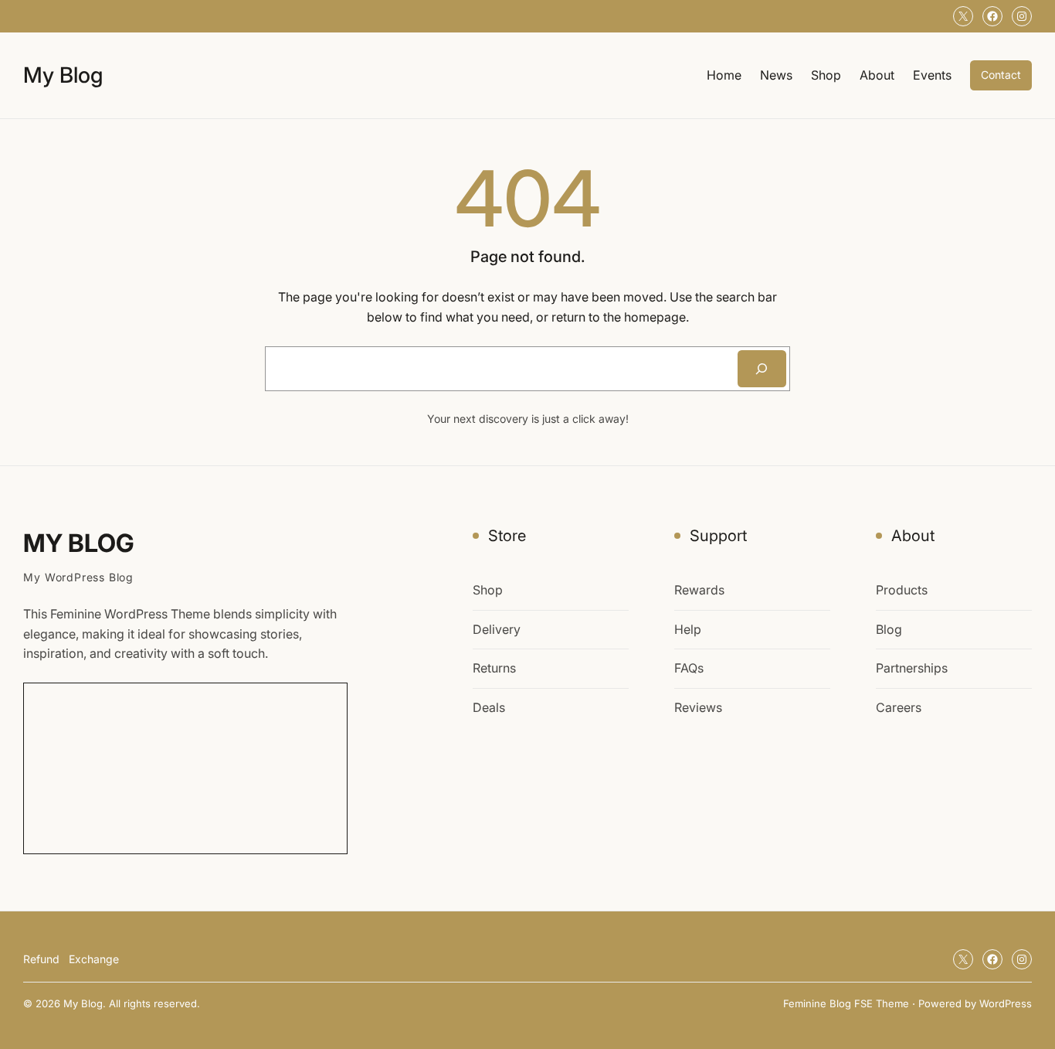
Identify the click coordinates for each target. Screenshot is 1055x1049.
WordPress (1005, 1003)
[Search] (762, 368)
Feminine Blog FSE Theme (846, 1003)
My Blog (63, 75)
